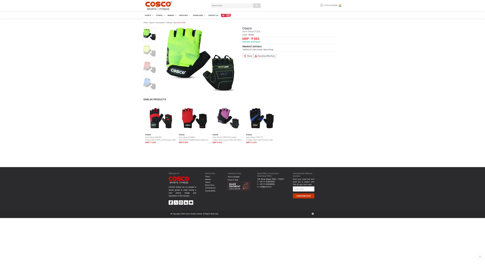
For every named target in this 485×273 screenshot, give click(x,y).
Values (207, 182)
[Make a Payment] (239, 186)
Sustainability (210, 191)
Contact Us (213, 15)
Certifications (210, 188)
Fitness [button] (159, 15)
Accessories (160, 23)
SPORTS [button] (148, 15)
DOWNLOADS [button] (198, 15)
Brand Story (209, 185)
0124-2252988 (233, 177)
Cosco (160, 138)
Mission (208, 179)
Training (169, 23)
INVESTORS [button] (183, 15)
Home (146, 23)
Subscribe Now (304, 196)
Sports (152, 23)
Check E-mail (233, 180)
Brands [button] (171, 15)
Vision (207, 176)
